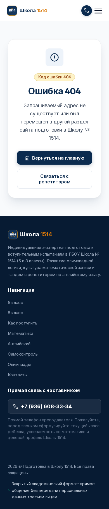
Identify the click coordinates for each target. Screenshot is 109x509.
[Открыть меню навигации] (98, 10)
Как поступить (22, 323)
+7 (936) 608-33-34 (46, 406)
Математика (20, 333)
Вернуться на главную (58, 158)
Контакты (17, 374)
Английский (19, 343)
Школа (36, 234)
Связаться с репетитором (54, 179)
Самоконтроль (23, 354)
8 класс (15, 312)
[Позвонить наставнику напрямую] (86, 10)
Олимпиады (19, 364)
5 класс (15, 302)
